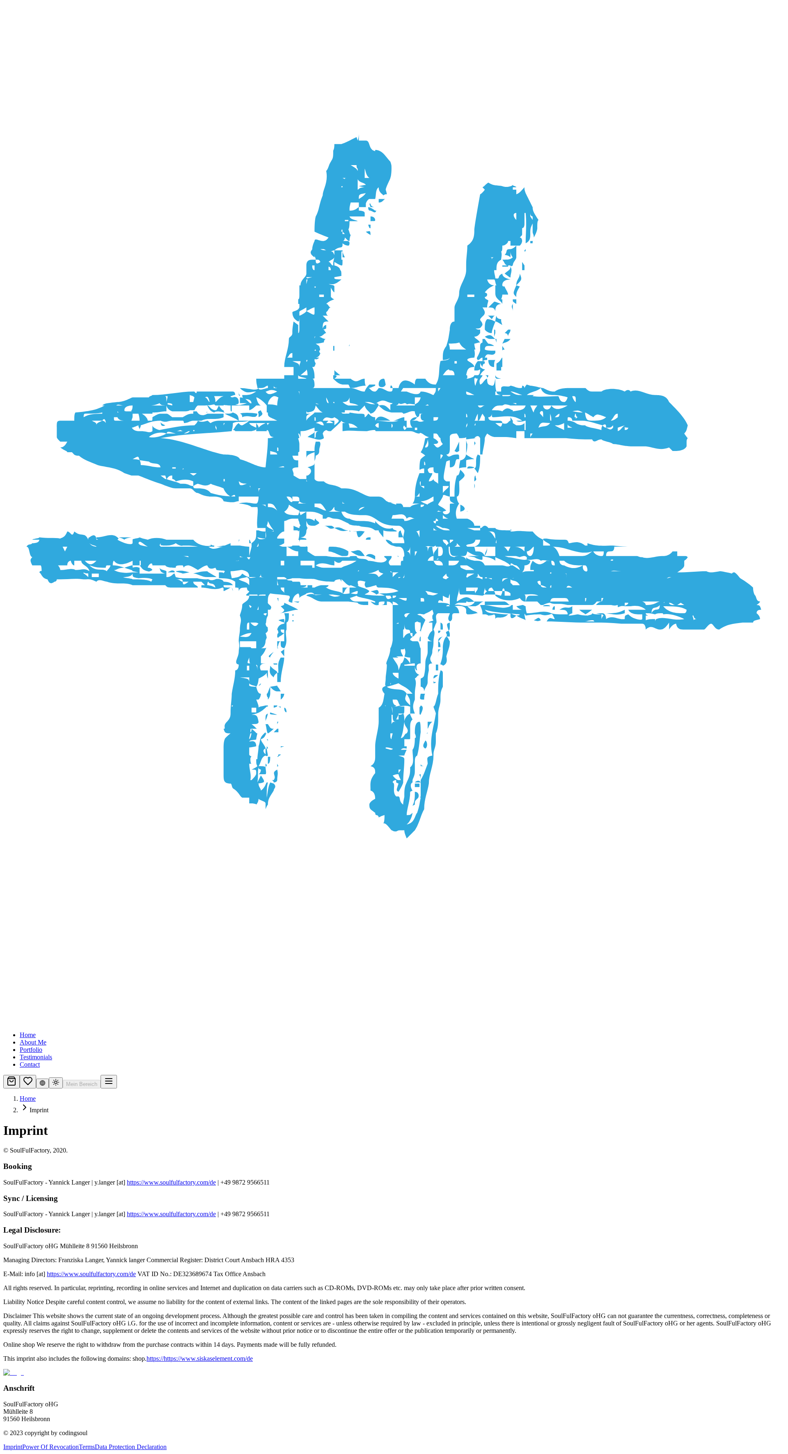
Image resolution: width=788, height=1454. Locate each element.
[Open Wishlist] (28, 1081)
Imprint (12, 1446)
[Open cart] (11, 1081)
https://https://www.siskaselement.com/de (200, 1358)
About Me (33, 1042)
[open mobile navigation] (109, 1081)
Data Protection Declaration (131, 1446)
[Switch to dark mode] (56, 1082)
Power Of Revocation (50, 1446)
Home (28, 1034)
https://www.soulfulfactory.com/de (171, 1182)
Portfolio (31, 1049)
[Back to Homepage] (394, 514)
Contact (30, 1064)
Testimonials (36, 1057)
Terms (87, 1446)
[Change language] (42, 1083)
